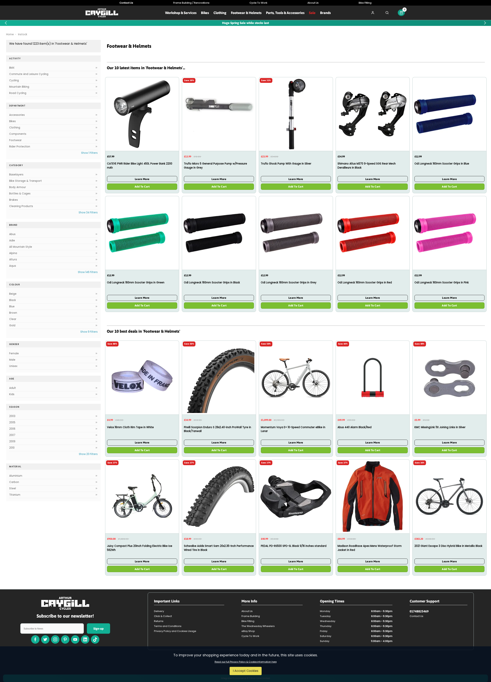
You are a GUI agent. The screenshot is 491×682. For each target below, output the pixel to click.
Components (17, 134)
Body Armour (17, 187)
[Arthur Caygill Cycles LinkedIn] (85, 639)
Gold (12, 325)
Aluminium (15, 476)
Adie (12, 240)
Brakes (13, 200)
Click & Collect (163, 616)
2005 (12, 422)
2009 (12, 441)
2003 (12, 416)
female (14, 353)
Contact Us (416, 616)
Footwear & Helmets (246, 13)
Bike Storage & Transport (25, 181)
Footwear (15, 140)
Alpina (13, 253)
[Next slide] (485, 23)
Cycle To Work (250, 636)
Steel (12, 488)
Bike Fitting (247, 621)
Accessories (17, 115)
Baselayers (16, 174)
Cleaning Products (21, 206)
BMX (11, 68)
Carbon (14, 482)
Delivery (159, 611)
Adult (12, 388)
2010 (12, 448)
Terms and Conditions (167, 626)
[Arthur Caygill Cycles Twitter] (45, 639)
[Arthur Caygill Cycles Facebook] (35, 639)
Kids (11, 394)
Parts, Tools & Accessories (285, 13)
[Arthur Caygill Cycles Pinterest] (65, 639)
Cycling (14, 80)
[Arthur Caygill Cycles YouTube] (75, 639)
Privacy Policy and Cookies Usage (175, 631)
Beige (12, 294)
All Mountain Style (20, 247)
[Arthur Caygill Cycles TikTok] (95, 639)
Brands (325, 13)
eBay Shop (248, 631)
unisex (13, 366)
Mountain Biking (19, 87)
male (12, 360)
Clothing (219, 13)
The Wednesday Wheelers (258, 626)
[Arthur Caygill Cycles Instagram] (55, 639)
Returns (158, 621)
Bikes (205, 13)
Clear (12, 319)
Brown (13, 313)
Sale (312, 13)
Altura (13, 259)
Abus (12, 234)
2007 (12, 435)
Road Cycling (17, 93)
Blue (12, 306)
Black (12, 300)
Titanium (14, 495)
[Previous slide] (6, 23)
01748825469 (419, 611)
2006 (12, 429)
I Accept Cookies (245, 671)
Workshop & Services (180, 13)
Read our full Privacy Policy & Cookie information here (246, 662)
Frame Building (250, 616)
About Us (247, 611)
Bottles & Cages (19, 193)
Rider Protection (19, 146)
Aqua (12, 266)
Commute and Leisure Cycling (28, 74)
